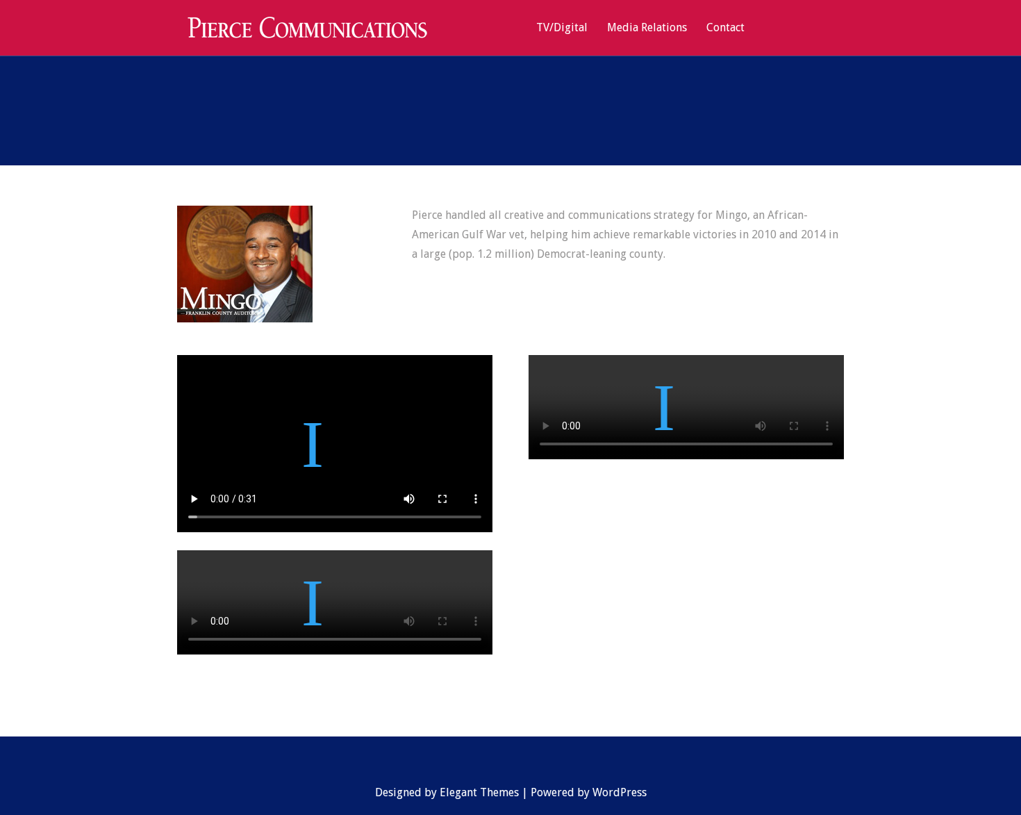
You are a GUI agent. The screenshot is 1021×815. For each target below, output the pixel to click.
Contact (725, 28)
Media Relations (647, 28)
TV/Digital (562, 28)
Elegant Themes (479, 792)
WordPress (619, 792)
